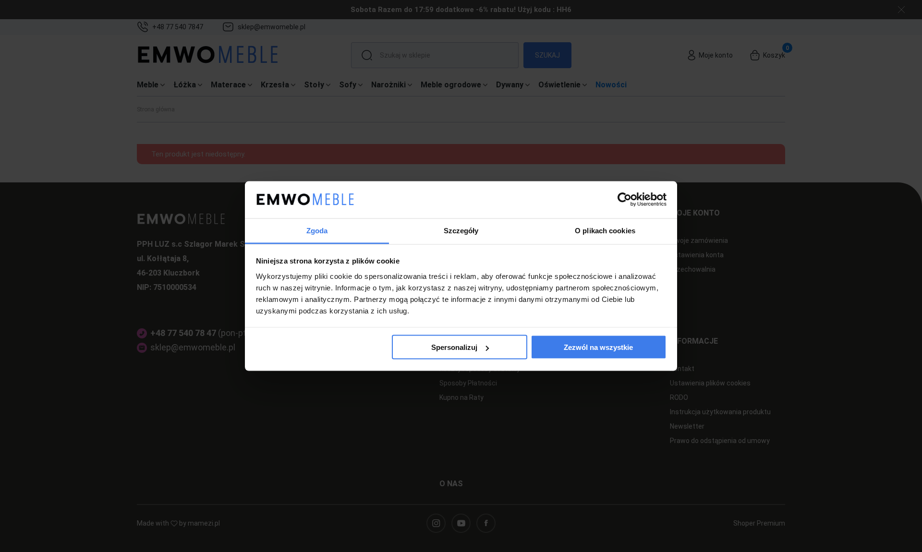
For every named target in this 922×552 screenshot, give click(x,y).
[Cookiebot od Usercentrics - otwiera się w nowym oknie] (624, 199)
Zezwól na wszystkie (598, 347)
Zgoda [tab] (317, 230)
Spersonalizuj (454, 347)
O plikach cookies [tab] (605, 230)
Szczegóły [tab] (461, 230)
